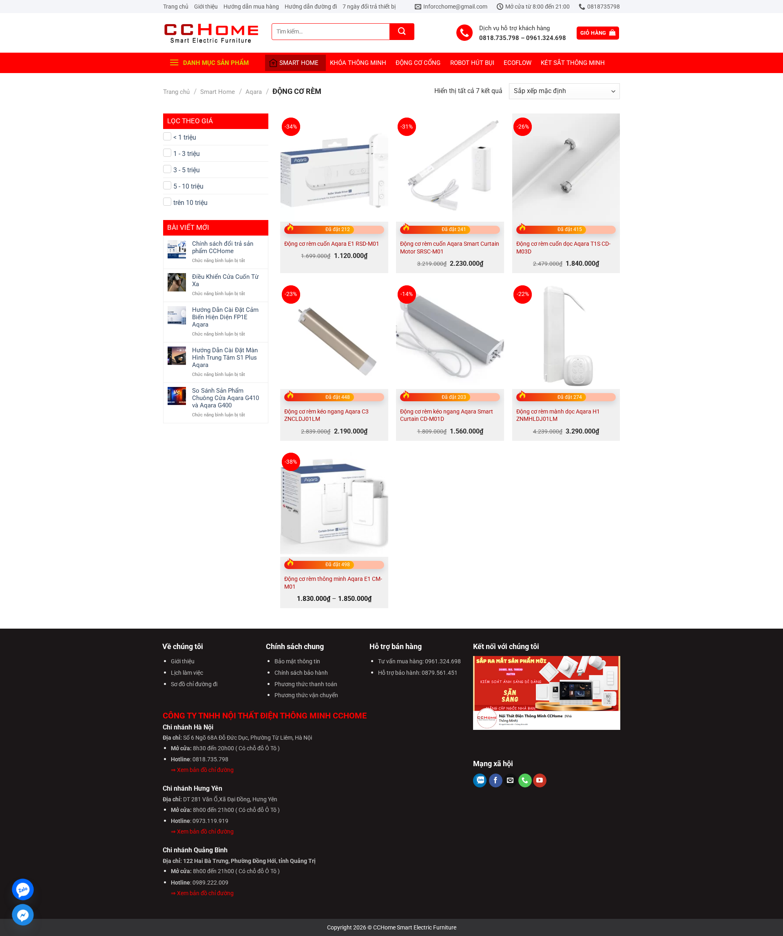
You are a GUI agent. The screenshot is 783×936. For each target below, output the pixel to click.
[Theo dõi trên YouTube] (539, 780)
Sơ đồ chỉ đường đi (194, 684)
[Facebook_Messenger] (23, 915)
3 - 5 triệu (186, 170)
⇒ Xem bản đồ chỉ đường (202, 770)
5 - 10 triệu (188, 186)
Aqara (254, 92)
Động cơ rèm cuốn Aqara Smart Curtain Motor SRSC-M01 (449, 247)
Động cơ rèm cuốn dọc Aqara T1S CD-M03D (563, 247)
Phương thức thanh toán (305, 684)
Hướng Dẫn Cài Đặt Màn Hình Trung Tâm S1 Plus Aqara (225, 358)
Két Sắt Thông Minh (573, 63)
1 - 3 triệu (186, 154)
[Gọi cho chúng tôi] (525, 780)
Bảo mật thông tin (297, 661)
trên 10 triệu (190, 203)
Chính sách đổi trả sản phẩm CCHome (222, 247)
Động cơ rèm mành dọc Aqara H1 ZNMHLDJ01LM (558, 415)
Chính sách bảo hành (301, 672)
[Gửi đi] (402, 31)
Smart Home (299, 63)
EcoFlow (517, 63)
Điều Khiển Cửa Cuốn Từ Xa (225, 280)
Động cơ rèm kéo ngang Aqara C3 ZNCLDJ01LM (326, 415)
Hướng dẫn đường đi (311, 6)
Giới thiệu (206, 6)
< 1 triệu (184, 137)
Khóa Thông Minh (358, 63)
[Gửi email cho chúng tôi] (510, 780)
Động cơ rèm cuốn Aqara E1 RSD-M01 (331, 243)
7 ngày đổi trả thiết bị (369, 6)
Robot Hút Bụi (472, 63)
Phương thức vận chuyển (306, 695)
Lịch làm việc (187, 672)
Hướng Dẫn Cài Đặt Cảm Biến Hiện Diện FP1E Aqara (225, 317)
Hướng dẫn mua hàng (251, 6)
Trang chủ (175, 6)
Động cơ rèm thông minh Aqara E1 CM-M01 (333, 583)
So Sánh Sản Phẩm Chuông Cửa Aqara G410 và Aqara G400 (225, 398)
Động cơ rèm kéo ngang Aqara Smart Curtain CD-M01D (446, 415)
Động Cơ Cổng (418, 63)
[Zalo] (23, 889)
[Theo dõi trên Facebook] (495, 780)
